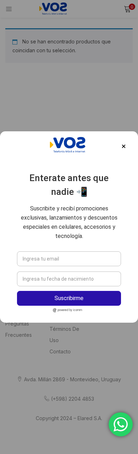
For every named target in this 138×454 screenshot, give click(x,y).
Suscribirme (69, 298)
